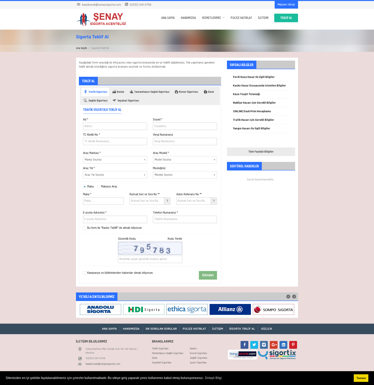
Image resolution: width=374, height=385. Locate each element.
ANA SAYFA (168, 17)
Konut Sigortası (198, 353)
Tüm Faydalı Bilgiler (261, 151)
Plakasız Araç (108, 186)
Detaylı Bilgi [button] (213, 378)
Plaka (90, 186)
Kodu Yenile (175, 239)
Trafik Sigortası (160, 348)
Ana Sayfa (81, 48)
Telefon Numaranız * (165, 212)
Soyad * (157, 119)
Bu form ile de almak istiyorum (114, 228)
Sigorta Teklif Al (242, 328)
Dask (154, 358)
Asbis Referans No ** (189, 194)
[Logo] (101, 19)
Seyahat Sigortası (161, 362)
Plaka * (87, 194)
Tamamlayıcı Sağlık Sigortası (167, 353)
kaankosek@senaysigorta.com (103, 364)
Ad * (85, 119)
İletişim (263, 17)
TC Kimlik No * (91, 134)
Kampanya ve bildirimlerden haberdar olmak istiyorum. (119, 273)
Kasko (193, 348)
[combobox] (115, 159)
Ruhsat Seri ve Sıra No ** (145, 194)
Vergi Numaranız (163, 134)
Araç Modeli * (161, 153)
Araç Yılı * (89, 168)
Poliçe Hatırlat (241, 17)
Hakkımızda (188, 17)
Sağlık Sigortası (198, 358)
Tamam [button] (361, 378)
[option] (261, 78)
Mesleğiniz (159, 168)
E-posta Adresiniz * (94, 212)
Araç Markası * (92, 153)
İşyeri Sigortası (198, 362)
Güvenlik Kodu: (150, 239)
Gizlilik (266, 328)
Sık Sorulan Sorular (161, 328)
